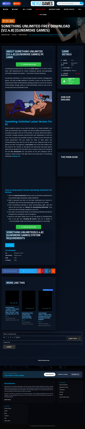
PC (7, 316)
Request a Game (64, 387)
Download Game (29, 64)
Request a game (63, 374)
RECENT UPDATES (69, 9)
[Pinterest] (42, 271)
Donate (61, 392)
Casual (30, 308)
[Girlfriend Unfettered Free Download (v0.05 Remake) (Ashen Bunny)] (45, 301)
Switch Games (40, 9)
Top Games (43, 14)
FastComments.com (43, 360)
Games (15, 9)
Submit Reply (73, 338)
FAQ (79, 9)
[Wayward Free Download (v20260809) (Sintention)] (28, 301)
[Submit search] (82, 3)
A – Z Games (28, 9)
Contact (6, 416)
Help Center (7, 420)
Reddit (61, 394)
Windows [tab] (10, 245)
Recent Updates (63, 385)
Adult (11, 303)
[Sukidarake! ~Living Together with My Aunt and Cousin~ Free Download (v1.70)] (12, 298)
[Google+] (39, 271)
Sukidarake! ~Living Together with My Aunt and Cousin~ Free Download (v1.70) (12, 310)
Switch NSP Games (64, 397)
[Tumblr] (49, 271)
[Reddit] (53, 271)
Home (6, 9)
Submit (9, 347)
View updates (50, 374)
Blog (5, 413)
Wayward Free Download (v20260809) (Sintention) (27, 315)
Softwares (62, 389)
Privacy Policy (7, 408)
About (5, 411)
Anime (14, 303)
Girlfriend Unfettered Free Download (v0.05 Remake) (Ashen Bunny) (44, 316)
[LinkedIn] (46, 271)
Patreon (77, 73)
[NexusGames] (42, 3)
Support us (75, 374)
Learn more (7, 399)
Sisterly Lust (16, 156)
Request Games (55, 9)
